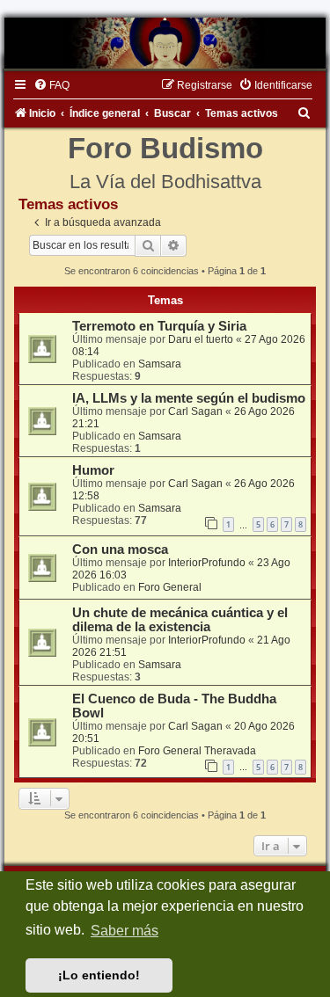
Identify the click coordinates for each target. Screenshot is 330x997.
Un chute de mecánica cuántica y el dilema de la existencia (180, 620)
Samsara (159, 364)
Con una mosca (120, 549)
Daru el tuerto (200, 339)
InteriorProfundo (207, 563)
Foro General (170, 587)
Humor (93, 470)
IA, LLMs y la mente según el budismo (188, 398)
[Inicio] (165, 43)
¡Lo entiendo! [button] (99, 975)
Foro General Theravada (197, 751)
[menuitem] (51, 85)
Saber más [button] (124, 930)
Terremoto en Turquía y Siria (159, 326)
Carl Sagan (195, 411)
